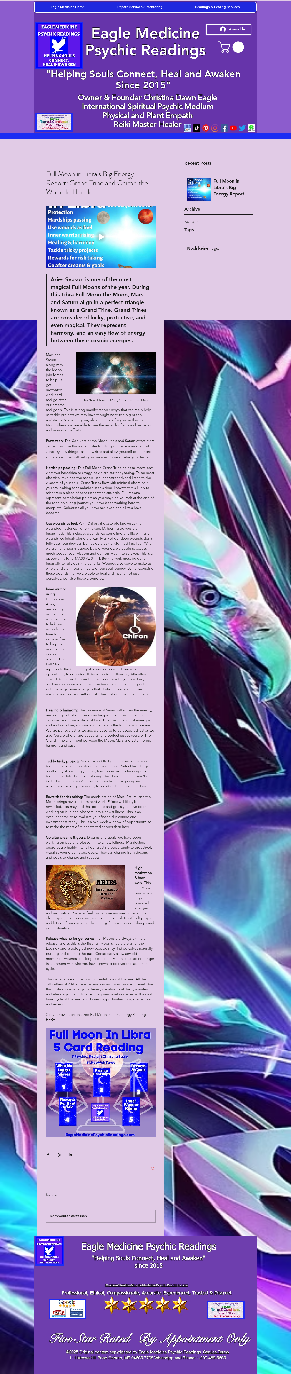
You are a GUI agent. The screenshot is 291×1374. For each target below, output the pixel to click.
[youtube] (233, 128)
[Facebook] (224, 128)
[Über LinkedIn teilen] (70, 1154)
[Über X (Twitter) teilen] (59, 1154)
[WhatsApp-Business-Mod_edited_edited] (251, 128)
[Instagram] (214, 128)
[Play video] (101, 237)
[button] (232, 47)
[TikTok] (196, 128)
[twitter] (242, 128)
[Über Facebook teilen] (48, 1154)
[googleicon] (187, 128)
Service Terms (216, 1351)
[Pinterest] (205, 128)
